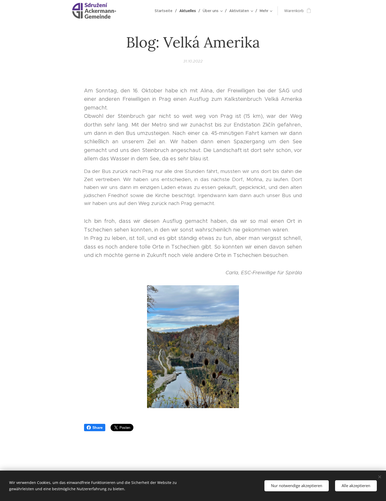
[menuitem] (165, 10)
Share (97, 427)
